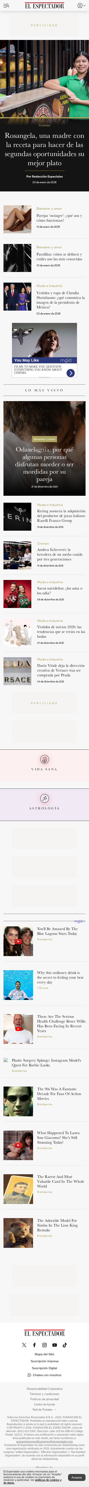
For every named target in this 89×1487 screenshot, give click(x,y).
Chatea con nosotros (47, 1375)
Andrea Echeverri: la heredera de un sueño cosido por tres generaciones (60, 554)
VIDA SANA (44, 769)
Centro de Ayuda (44, 1404)
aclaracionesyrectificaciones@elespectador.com (44, 1441)
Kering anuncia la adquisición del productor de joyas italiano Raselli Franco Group (61, 515)
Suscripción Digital (44, 1368)
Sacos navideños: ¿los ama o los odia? (59, 590)
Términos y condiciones (44, 1394)
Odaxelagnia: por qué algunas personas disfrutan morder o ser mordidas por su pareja (44, 464)
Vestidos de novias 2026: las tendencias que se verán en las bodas (61, 631)
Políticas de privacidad (44, 1399)
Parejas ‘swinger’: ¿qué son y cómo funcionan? (59, 218)
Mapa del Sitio (44, 1354)
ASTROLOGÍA (44, 808)
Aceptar (77, 1477)
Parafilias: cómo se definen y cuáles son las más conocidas (59, 256)
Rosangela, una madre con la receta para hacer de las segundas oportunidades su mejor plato (44, 148)
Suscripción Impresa (45, 1361)
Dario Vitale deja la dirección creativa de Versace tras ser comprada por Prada (61, 670)
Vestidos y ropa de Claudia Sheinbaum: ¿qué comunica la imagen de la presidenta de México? (61, 300)
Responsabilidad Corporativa (44, 1388)
